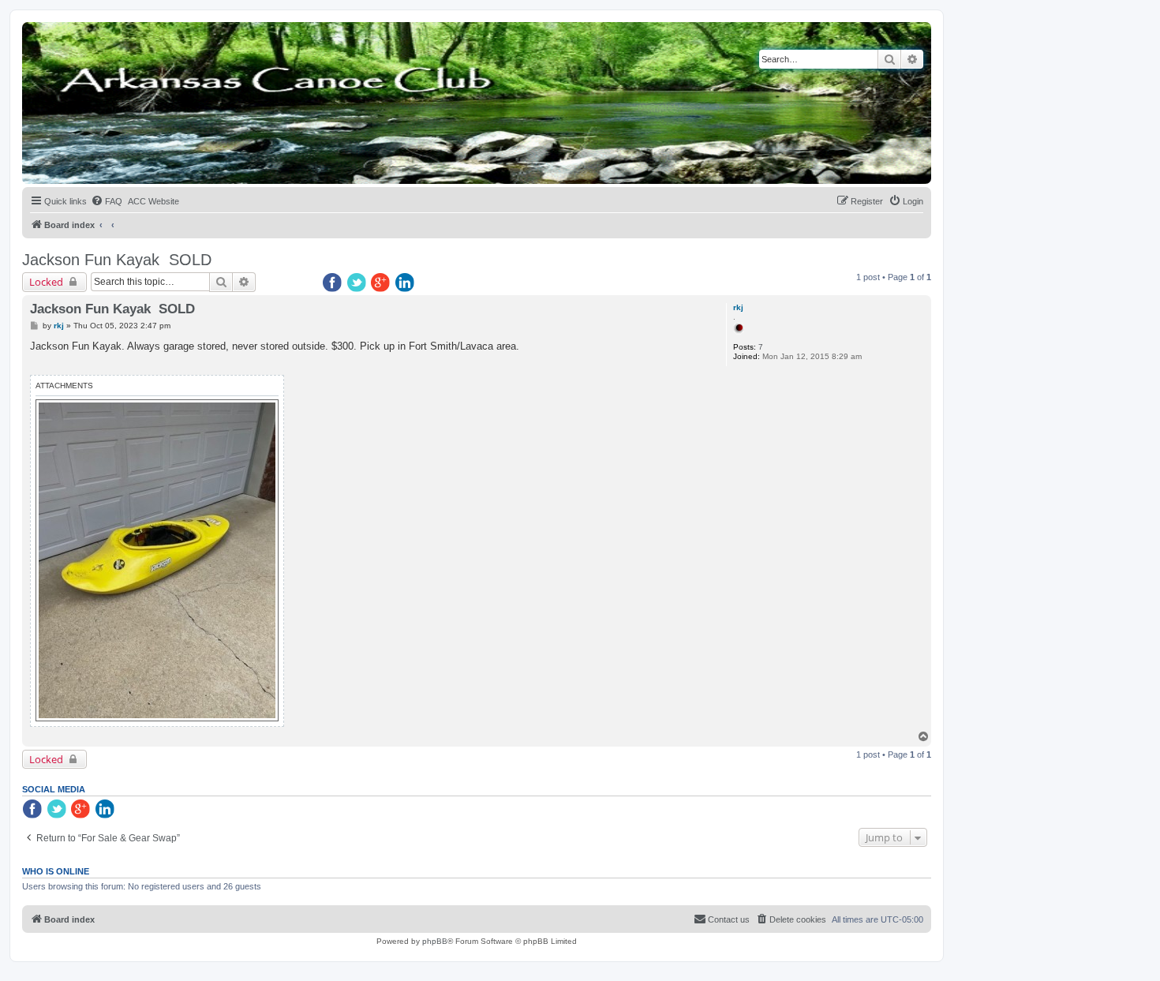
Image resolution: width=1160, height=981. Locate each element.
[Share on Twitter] (357, 283)
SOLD (190, 259)
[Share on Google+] (382, 283)
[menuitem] (106, 201)
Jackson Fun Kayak (90, 259)
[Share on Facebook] (333, 283)
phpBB (434, 941)
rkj (738, 307)
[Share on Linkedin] (406, 283)
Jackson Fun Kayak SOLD (112, 308)
